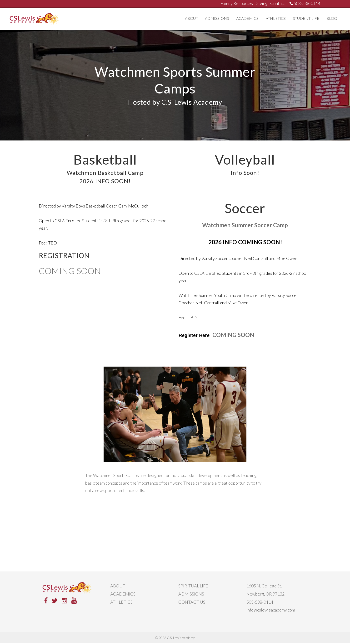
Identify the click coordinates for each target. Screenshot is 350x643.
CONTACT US (191, 602)
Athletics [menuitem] (276, 18)
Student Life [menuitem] (306, 18)
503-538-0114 (259, 602)
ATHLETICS (121, 602)
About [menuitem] (191, 18)
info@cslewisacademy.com (270, 609)
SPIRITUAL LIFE (193, 585)
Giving (261, 3)
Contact (277, 3)
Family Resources (236, 3)
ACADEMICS (122, 593)
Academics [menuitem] (247, 18)
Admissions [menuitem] (217, 18)
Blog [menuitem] (331, 18)
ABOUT (117, 585)
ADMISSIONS (191, 593)
